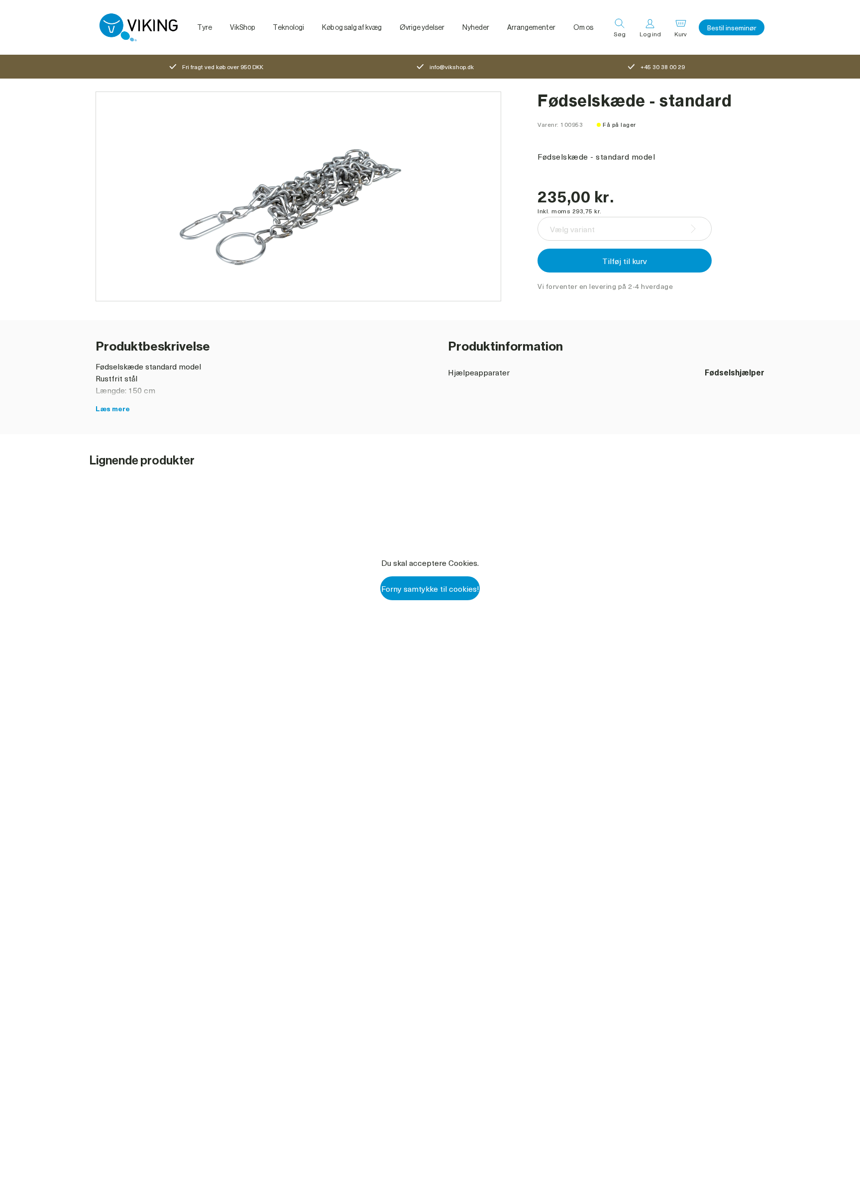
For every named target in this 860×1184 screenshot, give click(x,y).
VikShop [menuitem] (242, 27)
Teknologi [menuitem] (288, 27)
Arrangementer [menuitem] (531, 27)
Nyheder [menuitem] (475, 27)
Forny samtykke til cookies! (430, 588)
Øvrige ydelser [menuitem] (422, 27)
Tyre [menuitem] (204, 27)
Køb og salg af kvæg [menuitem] (352, 27)
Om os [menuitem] (583, 27)
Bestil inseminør (731, 27)
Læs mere (113, 408)
